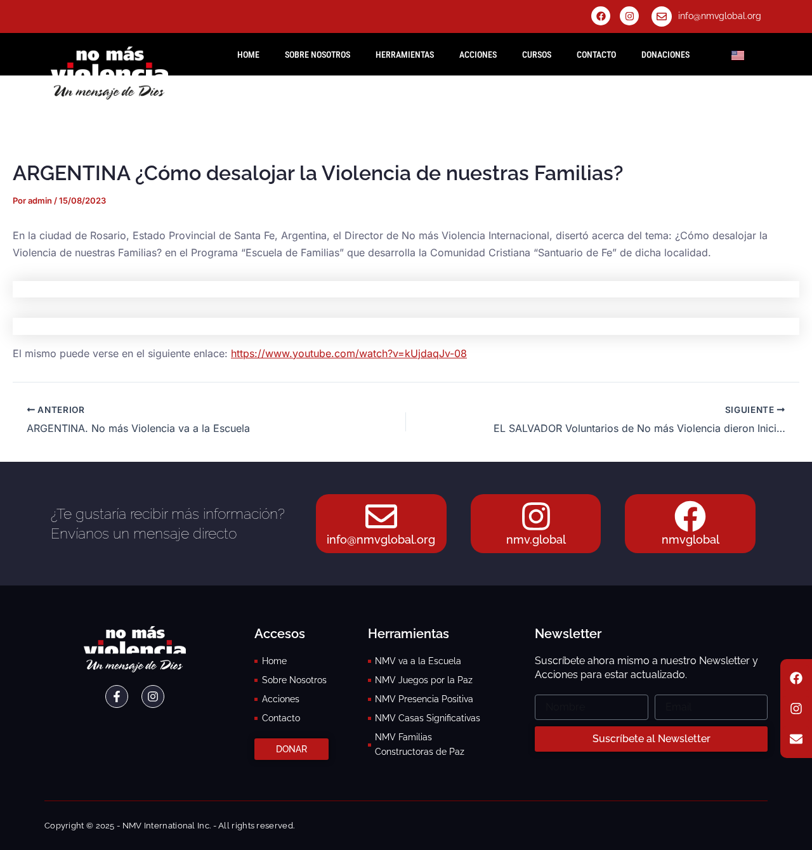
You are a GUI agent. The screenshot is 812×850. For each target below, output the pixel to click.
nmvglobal (690, 539)
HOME (248, 54)
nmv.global (536, 539)
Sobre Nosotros (317, 54)
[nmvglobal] (690, 516)
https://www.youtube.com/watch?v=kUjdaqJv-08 (349, 353)
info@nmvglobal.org (719, 16)
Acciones (478, 54)
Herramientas (405, 54)
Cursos (536, 54)
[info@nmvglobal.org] (662, 16)
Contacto (596, 54)
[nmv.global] (536, 516)
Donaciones (665, 54)
